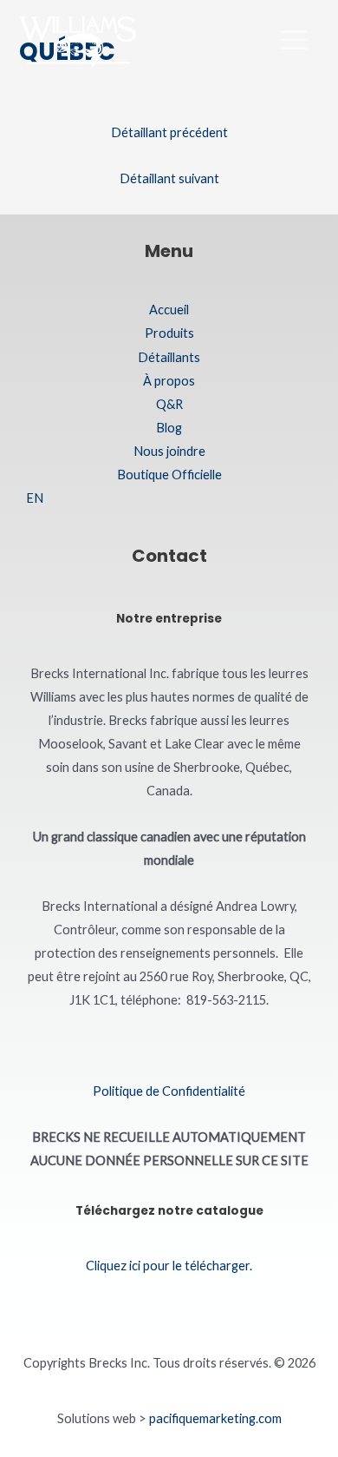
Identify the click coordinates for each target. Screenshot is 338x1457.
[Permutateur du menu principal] (294, 40)
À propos (169, 380)
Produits (169, 333)
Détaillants (169, 357)
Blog (169, 427)
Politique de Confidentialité (169, 1091)
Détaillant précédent (169, 132)
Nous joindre (169, 451)
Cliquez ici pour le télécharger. (169, 1265)
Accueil (169, 309)
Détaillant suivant (169, 178)
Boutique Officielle (169, 474)
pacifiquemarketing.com (215, 1418)
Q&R (169, 404)
